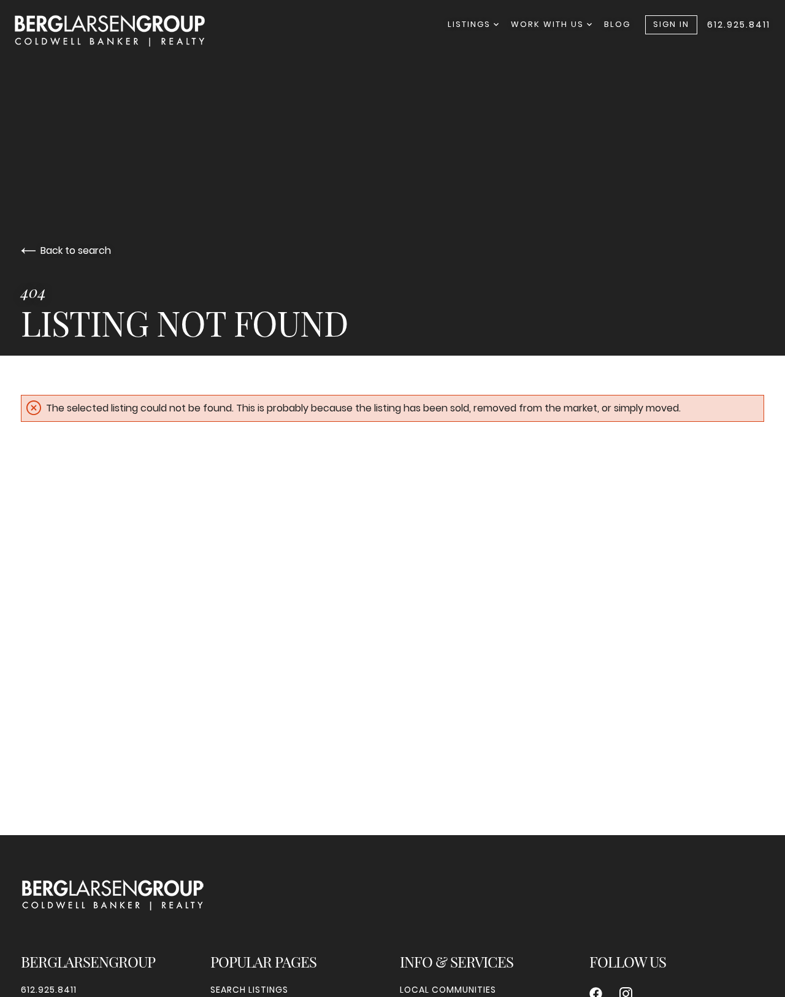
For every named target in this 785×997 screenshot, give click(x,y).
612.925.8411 (738, 24)
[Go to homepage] (122, 31)
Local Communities (448, 990)
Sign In (671, 24)
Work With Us (549, 24)
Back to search (75, 250)
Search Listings (249, 990)
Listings (471, 24)
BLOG (617, 24)
